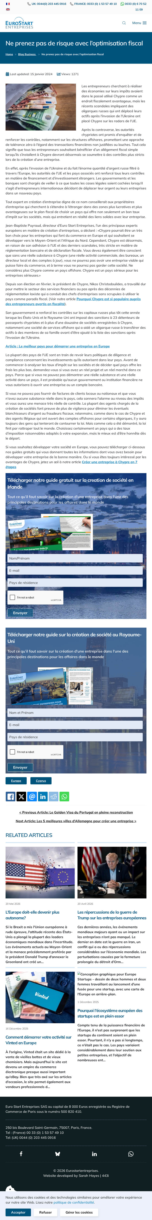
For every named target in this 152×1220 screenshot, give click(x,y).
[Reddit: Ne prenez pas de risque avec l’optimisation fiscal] (53, 796)
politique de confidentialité (74, 1202)
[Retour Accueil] (19, 23)
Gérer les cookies (79, 1212)
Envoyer (20, 612)
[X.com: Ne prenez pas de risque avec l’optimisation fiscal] (21, 796)
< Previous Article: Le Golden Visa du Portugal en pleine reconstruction (76, 812)
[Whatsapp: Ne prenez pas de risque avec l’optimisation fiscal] (64, 796)
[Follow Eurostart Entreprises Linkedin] (94, 1154)
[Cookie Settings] (11, 1191)
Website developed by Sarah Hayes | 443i (76, 1175)
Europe (16, 781)
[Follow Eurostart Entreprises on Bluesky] (57, 1154)
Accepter (18, 1212)
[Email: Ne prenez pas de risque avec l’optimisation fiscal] (32, 796)
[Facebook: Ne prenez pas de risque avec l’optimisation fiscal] (10, 796)
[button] (124, 23)
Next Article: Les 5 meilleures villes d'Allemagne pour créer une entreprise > (76, 821)
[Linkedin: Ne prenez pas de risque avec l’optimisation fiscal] (43, 796)
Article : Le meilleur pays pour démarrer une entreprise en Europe (58, 346)
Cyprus (41, 781)
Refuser (45, 1212)
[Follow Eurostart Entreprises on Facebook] (21, 1154)
